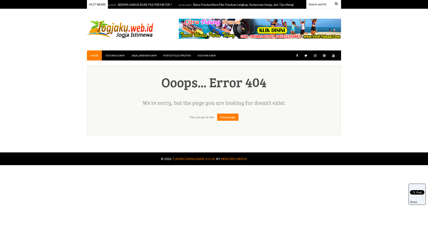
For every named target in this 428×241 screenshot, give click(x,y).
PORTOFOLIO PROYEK (177, 55)
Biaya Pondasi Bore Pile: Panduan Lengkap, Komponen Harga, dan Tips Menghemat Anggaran (250, 4)
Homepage (227, 117)
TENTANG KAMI (115, 55)
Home (94, 55)
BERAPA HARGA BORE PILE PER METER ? (141, 4)
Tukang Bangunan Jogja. (194, 159)
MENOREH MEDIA (234, 159)
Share (413, 202)
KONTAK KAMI (207, 55)
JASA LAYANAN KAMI (144, 55)
